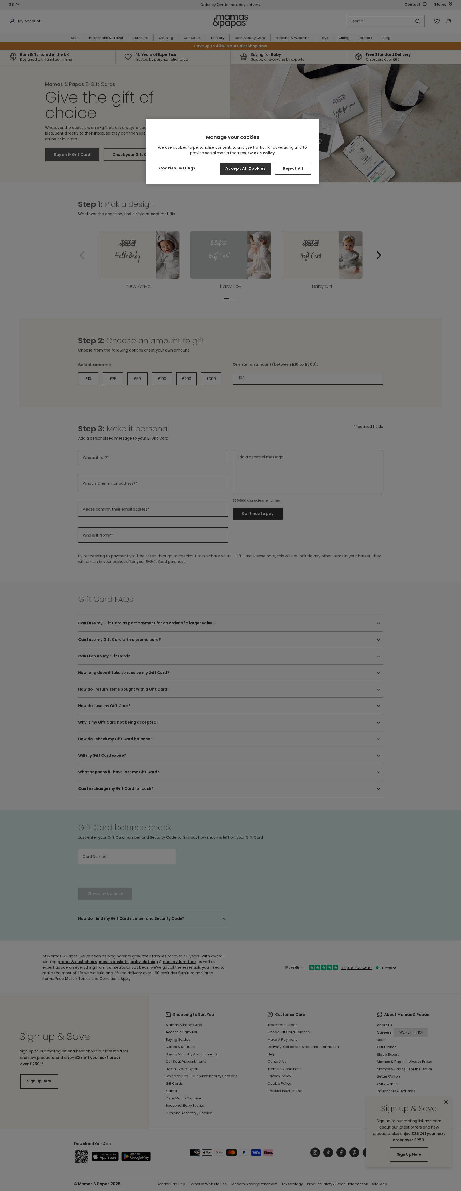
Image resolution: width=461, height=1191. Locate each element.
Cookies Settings (177, 168)
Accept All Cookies (245, 168)
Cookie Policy (261, 153)
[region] (232, 151)
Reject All (293, 168)
